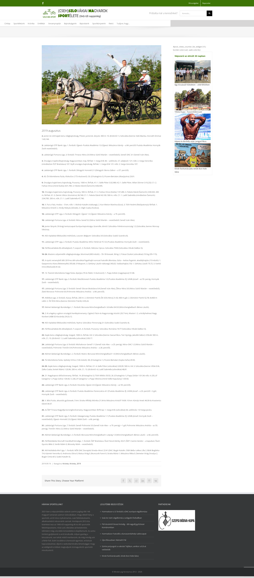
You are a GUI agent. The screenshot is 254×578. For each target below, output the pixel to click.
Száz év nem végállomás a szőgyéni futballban (122, 518)
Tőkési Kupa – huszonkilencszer (188, 111)
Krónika (66, 463)
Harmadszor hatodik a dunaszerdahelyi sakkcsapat (124, 533)
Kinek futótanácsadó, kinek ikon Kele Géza (120, 556)
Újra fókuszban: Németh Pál (114, 540)
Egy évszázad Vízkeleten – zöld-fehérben (192, 84)
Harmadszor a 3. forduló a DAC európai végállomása (124, 511)
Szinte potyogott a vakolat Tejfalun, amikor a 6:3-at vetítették (124, 548)
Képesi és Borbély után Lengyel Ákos (190, 141)
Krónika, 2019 (75, 463)
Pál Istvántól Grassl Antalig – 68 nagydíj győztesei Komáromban (123, 526)
